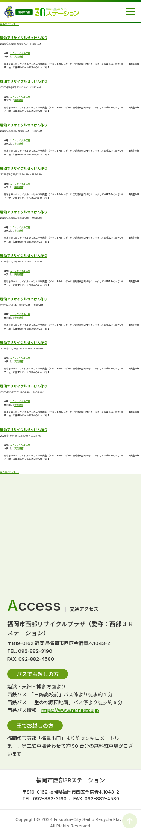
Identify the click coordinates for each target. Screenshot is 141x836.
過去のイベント (9, 24)
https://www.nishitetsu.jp (70, 710)
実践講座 (18, 56)
